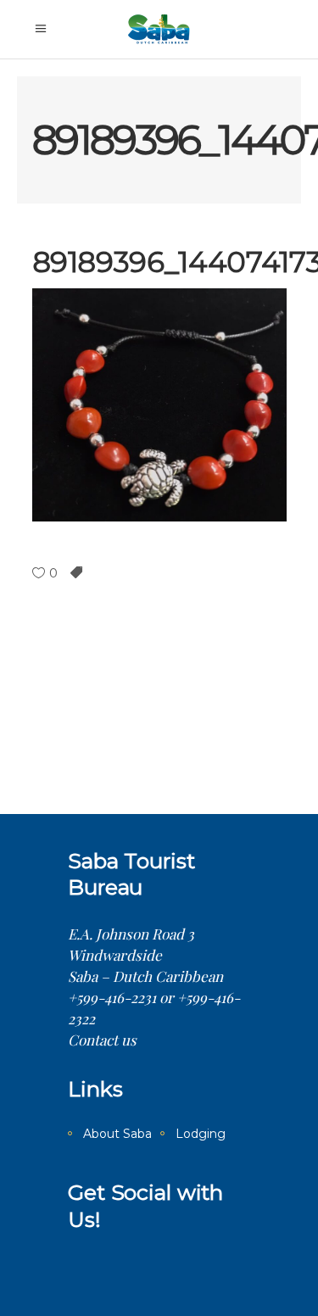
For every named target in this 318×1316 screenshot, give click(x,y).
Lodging (201, 1133)
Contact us (102, 1039)
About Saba (117, 1133)
